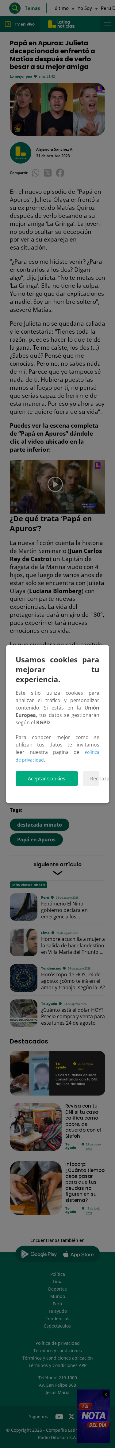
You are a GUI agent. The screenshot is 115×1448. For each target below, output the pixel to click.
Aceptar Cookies (46, 778)
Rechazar (94, 778)
